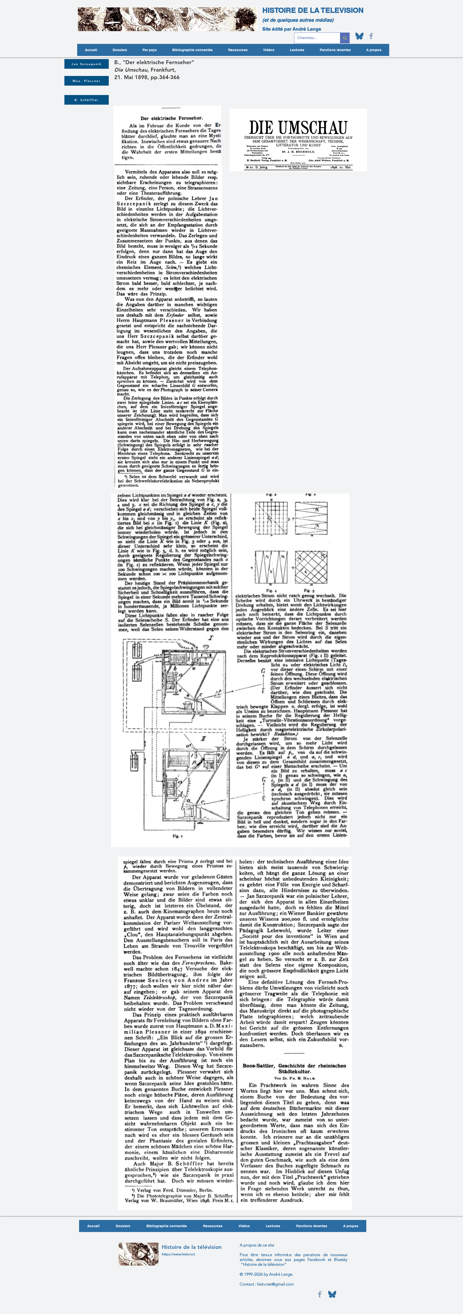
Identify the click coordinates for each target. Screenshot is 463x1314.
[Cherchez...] (344, 38)
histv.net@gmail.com (275, 1284)
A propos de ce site (257, 1245)
